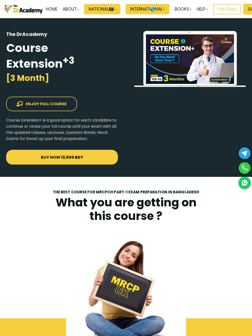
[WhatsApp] (245, 183)
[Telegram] (245, 153)
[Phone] (245, 168)
